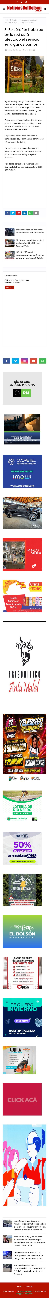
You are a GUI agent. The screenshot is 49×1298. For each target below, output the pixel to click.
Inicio (7, 20)
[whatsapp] (42, 361)
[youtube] (33, 361)
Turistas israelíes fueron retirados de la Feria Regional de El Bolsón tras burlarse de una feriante (29, 1269)
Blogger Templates (24, 1293)
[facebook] (17, 2)
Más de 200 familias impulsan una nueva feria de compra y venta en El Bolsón (30, 255)
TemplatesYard (25, 1291)
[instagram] (26, 2)
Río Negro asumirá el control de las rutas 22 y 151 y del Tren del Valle (30, 243)
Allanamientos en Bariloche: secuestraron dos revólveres (30, 231)
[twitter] (21, 2)
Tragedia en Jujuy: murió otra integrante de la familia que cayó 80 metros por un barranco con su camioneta (29, 1241)
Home (19, 1286)
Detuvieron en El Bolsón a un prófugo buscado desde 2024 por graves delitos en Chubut (28, 1255)
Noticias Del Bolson (13, 50)
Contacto (29, 1286)
